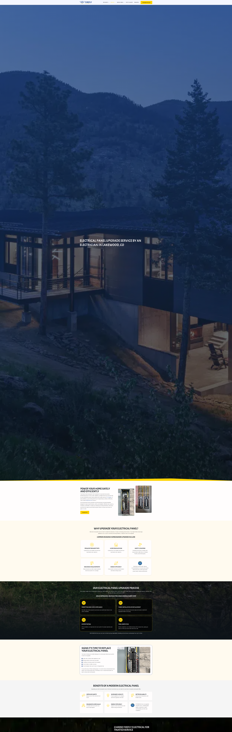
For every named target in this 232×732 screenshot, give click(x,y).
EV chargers (109, 497)
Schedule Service (146, 2)
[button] (108, 2)
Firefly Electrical (89, 500)
